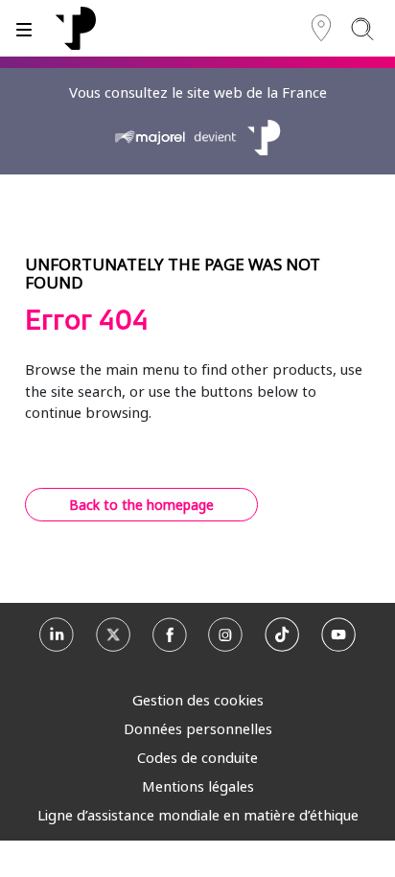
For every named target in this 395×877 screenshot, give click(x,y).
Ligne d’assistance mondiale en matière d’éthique (198, 814)
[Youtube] (338, 638)
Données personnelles (198, 728)
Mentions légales (198, 786)
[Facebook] (169, 638)
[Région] (321, 28)
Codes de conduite (197, 757)
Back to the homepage (141, 505)
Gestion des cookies (198, 699)
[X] (113, 638)
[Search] (362, 28)
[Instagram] (225, 638)
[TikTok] (282, 638)
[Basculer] (24, 28)
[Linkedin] (56, 638)
